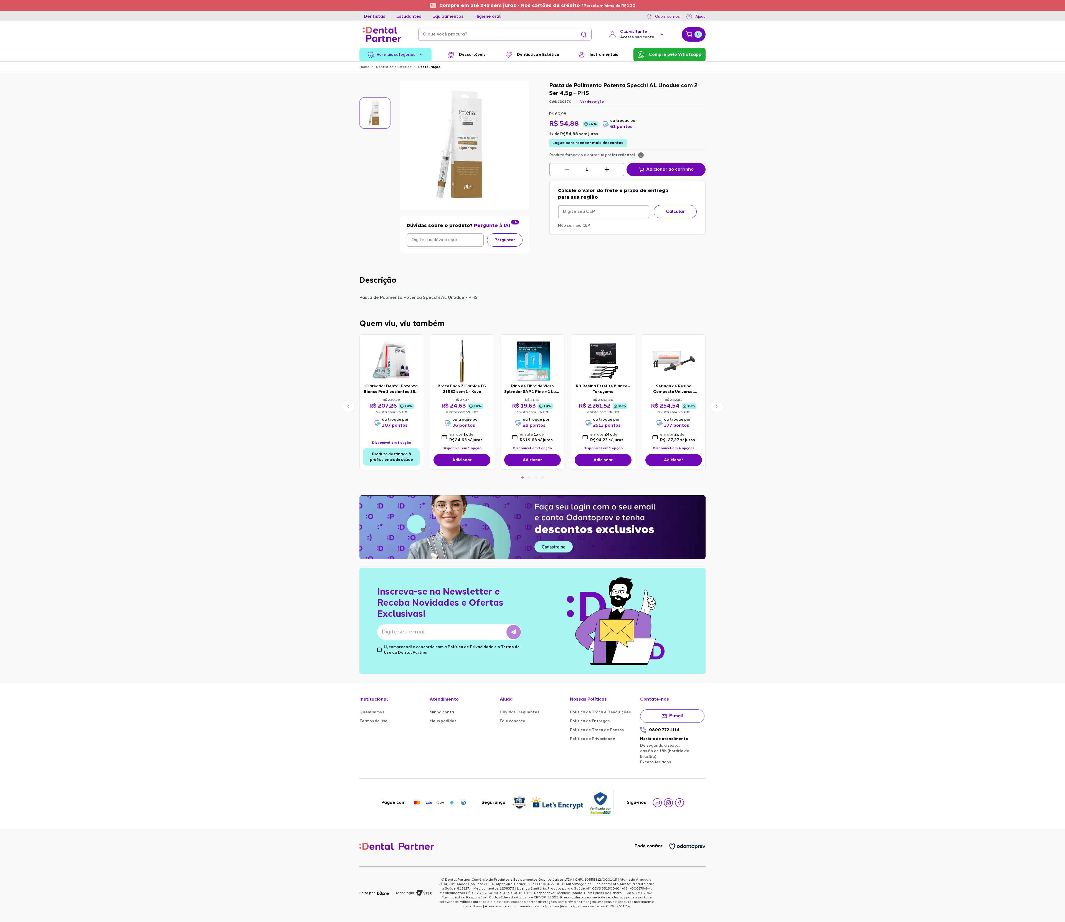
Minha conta (442, 712)
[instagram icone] (668, 802)
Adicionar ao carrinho (670, 169)
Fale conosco (512, 721)
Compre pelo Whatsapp (675, 54)
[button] (567, 169)
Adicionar (461, 460)
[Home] (382, 34)
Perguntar (505, 240)
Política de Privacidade (470, 647)
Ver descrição (592, 101)
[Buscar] (583, 34)
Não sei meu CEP (574, 226)
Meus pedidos (443, 721)
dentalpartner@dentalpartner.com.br (567, 906)
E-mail (676, 716)
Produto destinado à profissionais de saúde (391, 457)
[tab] (374, 16)
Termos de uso (373, 721)
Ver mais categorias (396, 55)
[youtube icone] (657, 802)
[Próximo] (717, 406)
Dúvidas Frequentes (519, 712)
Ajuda (700, 17)
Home (364, 67)
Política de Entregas (590, 721)
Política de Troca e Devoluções (600, 712)
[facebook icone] (679, 802)
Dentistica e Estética (394, 67)
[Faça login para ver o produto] (391, 360)
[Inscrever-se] (513, 632)
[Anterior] (348, 406)
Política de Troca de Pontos (597, 730)
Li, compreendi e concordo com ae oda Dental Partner (452, 650)
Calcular (675, 211)
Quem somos (667, 17)
